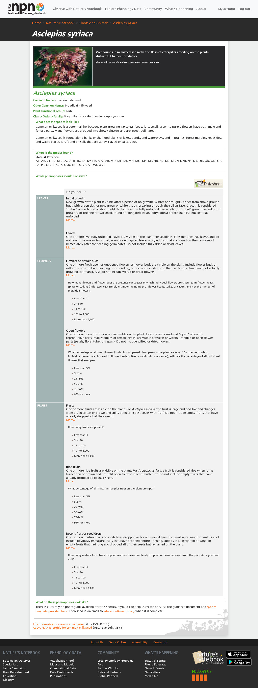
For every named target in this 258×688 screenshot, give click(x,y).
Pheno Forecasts (155, 664)
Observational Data (63, 668)
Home (36, 23)
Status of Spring (155, 660)
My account (226, 9)
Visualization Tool (62, 660)
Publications (58, 676)
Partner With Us (108, 668)
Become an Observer (16, 660)
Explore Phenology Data (123, 9)
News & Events (154, 668)
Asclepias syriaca (125, 23)
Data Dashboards (61, 672)
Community (153, 9)
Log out (244, 9)
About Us (97, 642)
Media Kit (151, 676)
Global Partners (108, 676)
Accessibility (139, 642)
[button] (193, 678)
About (201, 9)
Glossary (8, 680)
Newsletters (152, 672)
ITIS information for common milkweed (59, 624)
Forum (102, 664)
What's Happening (179, 9)
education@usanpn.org (119, 611)
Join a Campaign (14, 668)
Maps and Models (62, 664)
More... (71, 220)
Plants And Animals (93, 23)
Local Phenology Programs (115, 660)
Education (10, 676)
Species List (10, 664)
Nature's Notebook (60, 23)
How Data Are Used (16, 672)
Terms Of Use (117, 642)
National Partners (109, 672)
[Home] (27, 9)
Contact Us (160, 642)
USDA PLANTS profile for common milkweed (62, 627)
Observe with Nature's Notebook (77, 9)
